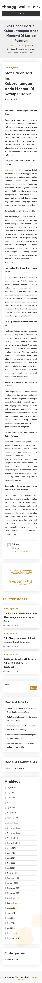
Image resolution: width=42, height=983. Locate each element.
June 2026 (11, 798)
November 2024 (13, 893)
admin (15, 544)
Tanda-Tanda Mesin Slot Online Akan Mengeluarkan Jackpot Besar (20, 617)
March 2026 (12, 813)
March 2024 (12, 933)
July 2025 (11, 853)
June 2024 (11, 918)
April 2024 (11, 928)
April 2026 (11, 808)
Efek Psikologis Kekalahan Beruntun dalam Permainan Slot (20, 745)
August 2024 (12, 908)
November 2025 (13, 833)
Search (7, 684)
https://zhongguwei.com (22, 551)
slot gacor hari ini (13, 170)
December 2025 (13, 828)
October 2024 (13, 898)
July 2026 (11, 793)
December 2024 (13, 888)
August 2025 (12, 848)
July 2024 (11, 913)
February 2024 (13, 938)
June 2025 (11, 858)
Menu (22, 14)
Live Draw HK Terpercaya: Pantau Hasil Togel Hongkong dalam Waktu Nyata (21, 572)
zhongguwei (12, 7)
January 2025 (12, 883)
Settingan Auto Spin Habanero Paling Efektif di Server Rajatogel (20, 663)
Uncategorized (12, 67)
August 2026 (12, 788)
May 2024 (11, 923)
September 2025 (14, 843)
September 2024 (14, 903)
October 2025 (13, 838)
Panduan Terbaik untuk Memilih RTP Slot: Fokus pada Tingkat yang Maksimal (21, 582)
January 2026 (12, 823)
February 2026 (13, 818)
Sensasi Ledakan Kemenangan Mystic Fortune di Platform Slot (21, 736)
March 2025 (12, 873)
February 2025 (13, 878)
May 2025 (11, 863)
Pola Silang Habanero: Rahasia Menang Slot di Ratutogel (22, 719)
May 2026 (11, 803)
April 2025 (11, 868)
